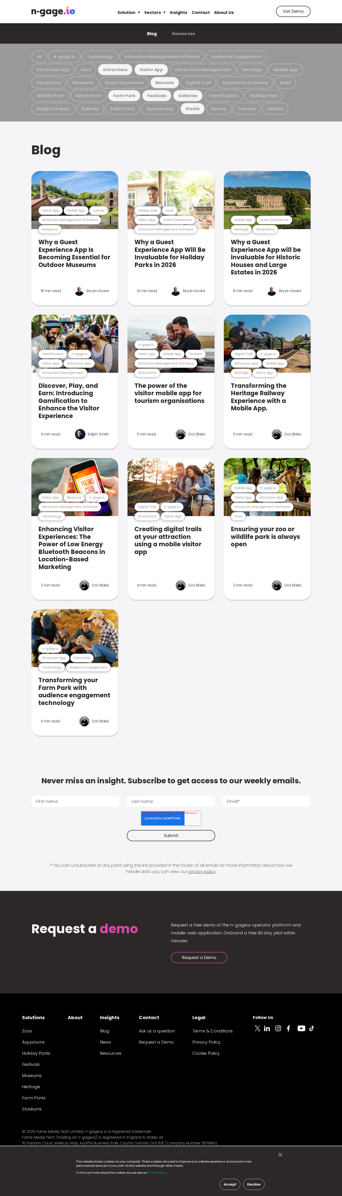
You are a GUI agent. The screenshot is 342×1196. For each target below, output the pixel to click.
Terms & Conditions (212, 1031)
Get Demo (293, 11)
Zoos (86, 69)
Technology (100, 56)
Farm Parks (34, 1098)
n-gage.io (64, 56)
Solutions (33, 1017)
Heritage (252, 69)
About (75, 1017)
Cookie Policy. (157, 1173)
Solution (126, 12)
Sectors (152, 12)
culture (275, 109)
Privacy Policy (206, 1042)
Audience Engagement (236, 56)
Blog (152, 33)
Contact (201, 12)
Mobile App (285, 69)
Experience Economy (245, 83)
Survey (218, 109)
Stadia (192, 109)
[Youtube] (303, 1031)
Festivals (156, 96)
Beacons (164, 83)
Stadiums (32, 1109)
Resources (183, 33)
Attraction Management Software (162, 56)
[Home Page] (53, 11)
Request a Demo (199, 957)
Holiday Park (264, 96)
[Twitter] (258, 1031)
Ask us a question (157, 1031)
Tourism (247, 109)
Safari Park (122, 109)
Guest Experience (124, 83)
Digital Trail (198, 83)
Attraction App (53, 69)
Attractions (115, 69)
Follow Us (263, 1017)
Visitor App (151, 69)
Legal (198, 1017)
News (105, 1042)
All (39, 56)
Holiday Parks (36, 1053)
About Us (224, 12)
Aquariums (49, 83)
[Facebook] (292, 1031)
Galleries (188, 96)
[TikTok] (314, 1031)
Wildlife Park (50, 96)
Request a (84, 929)
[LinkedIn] (269, 1031)
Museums (83, 83)
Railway (90, 109)
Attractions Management (203, 69)
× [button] (279, 1155)
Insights (178, 12)
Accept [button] (230, 1184)
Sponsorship (160, 109)
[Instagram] (280, 1031)
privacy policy (202, 871)
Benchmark (88, 96)
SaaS (285, 83)
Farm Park (124, 96)
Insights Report (53, 109)
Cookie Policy (206, 1053)
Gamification (223, 96)
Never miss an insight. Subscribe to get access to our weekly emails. (171, 780)
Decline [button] (254, 1184)
